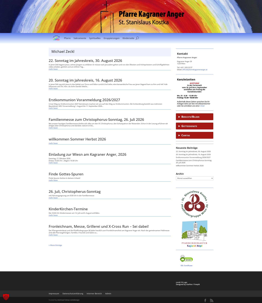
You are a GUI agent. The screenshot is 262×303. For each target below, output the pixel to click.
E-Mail (202, 106)
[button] (6, 297)
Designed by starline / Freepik (188, 284)
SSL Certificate (186, 265)
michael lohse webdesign (68, 300)
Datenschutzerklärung (72, 293)
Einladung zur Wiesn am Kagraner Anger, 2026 (87, 154)
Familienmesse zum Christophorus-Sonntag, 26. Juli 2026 (96, 119)
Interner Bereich (94, 293)
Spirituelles (95, 38)
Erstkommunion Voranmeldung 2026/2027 (84, 99)
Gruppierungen (112, 38)
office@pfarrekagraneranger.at (194, 69)
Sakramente (80, 38)
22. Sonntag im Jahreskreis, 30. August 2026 (85, 60)
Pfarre (67, 38)
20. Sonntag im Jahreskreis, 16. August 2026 (85, 80)
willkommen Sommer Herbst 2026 (77, 139)
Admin (108, 293)
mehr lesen (53, 69)
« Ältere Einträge (55, 245)
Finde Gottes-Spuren (66, 174)
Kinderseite (128, 38)
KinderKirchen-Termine (68, 208)
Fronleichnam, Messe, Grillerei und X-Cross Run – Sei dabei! (99, 226)
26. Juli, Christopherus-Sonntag (75, 191)
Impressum (54, 293)
